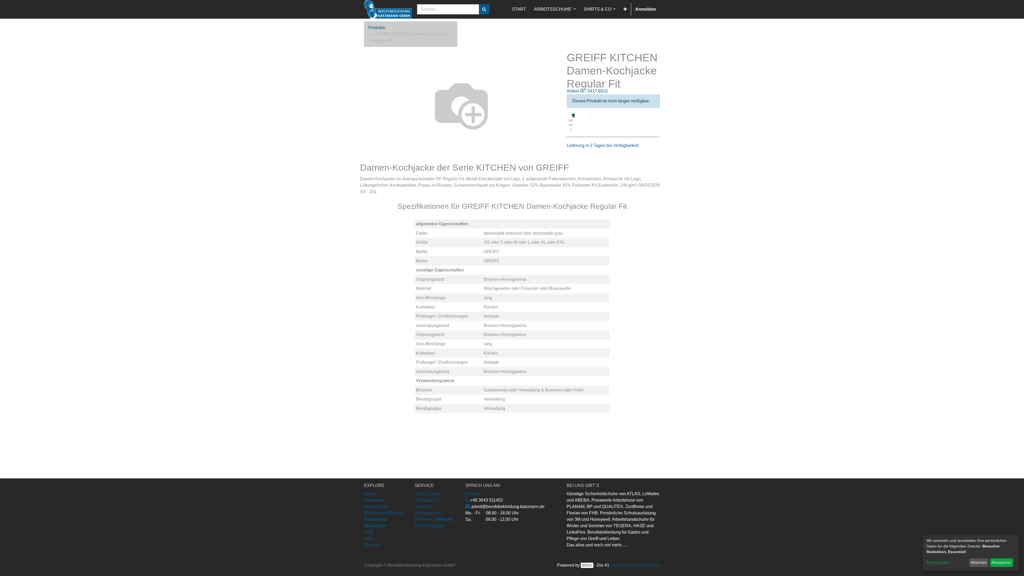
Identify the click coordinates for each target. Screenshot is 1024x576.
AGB (368, 532)
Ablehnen (979, 562)
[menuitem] (519, 9)
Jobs (368, 538)
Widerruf (444, 519)
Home (369, 493)
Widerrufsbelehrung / (383, 519)
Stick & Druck (428, 493)
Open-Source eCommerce (635, 565)
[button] (625, 9)
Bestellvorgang (429, 525)
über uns (372, 545)
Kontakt (472, 493)
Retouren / (424, 519)
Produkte (376, 27)
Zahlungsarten (428, 513)
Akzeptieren (1001, 562)
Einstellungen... (939, 562)
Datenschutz (376, 506)
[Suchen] (484, 9)
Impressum (374, 500)
